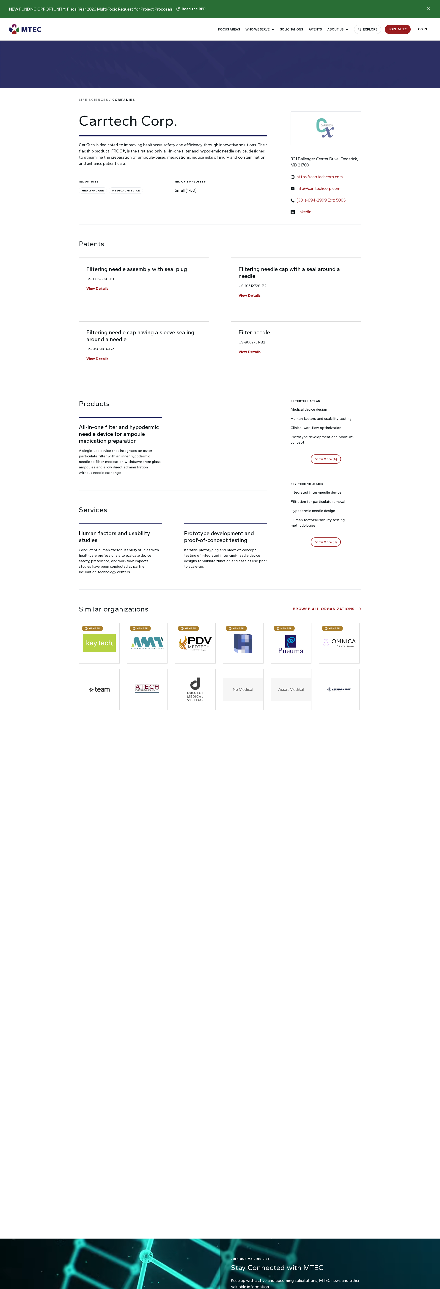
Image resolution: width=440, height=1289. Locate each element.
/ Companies (107, 100)
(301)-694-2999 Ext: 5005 (321, 200)
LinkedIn (304, 211)
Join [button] (397, 29)
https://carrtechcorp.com (320, 176)
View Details (97, 288)
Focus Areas (229, 29)
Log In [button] (421, 29)
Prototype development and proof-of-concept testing (219, 536)
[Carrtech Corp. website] (326, 128)
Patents (315, 29)
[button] (326, 459)
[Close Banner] (428, 8)
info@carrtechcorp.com (318, 188)
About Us (335, 29)
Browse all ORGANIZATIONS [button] (324, 609)
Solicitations (291, 29)
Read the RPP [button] (194, 9)
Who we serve (257, 29)
